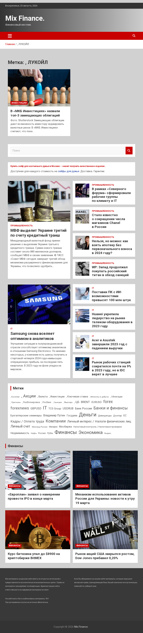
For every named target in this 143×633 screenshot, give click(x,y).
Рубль (50, 433)
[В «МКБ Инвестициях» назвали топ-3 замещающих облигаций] (39, 88)
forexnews (19, 408)
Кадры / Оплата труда (27, 421)
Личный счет (20, 426)
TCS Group (54, 408)
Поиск (129, 151)
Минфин (53, 426)
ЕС (124, 415)
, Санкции (57, 402)
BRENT (85, 402)
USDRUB (68, 408)
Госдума (72, 415)
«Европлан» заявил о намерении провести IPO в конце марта (34, 496)
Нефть (34, 433)
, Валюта (42, 396)
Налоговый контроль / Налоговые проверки (97, 426)
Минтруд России (39, 427)
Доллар (117, 415)
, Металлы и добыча (99, 397)
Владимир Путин (54, 415)
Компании (56, 421)
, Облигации (116, 396)
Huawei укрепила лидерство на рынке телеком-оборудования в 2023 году (112, 320)
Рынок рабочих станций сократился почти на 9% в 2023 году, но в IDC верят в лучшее (111, 368)
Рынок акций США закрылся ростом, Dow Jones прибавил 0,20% (104, 556)
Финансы (66, 432)
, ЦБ (76, 402)
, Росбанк (46, 402)
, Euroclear (15, 397)
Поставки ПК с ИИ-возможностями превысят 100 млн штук (111, 296)
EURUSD (96, 402)
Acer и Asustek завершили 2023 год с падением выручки (109, 344)
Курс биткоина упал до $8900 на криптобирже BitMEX (34, 556)
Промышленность (21, 225)
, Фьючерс (68, 402)
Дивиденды (105, 415)
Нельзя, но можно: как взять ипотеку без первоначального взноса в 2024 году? (112, 247)
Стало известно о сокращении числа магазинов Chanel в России (108, 221)
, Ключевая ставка (77, 396)
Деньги (87, 415)
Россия (42, 433)
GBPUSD (36, 408)
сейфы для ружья (68, 171)
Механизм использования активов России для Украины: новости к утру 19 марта (105, 498)
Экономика (90, 432)
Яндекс (107, 433)
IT (11, 329)
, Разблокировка (31, 402)
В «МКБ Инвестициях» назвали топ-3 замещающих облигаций (35, 113)
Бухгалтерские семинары (26, 415)
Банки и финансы (110, 408)
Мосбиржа (65, 426)
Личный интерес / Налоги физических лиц (99, 421)
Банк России (83, 408)
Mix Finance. (25, 18)
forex (108, 401)
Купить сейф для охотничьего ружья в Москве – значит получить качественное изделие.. (58, 166)
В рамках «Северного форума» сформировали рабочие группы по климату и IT (111, 195)
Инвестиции (19, 103)
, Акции (28, 395)
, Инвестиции (57, 396)
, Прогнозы (15, 402)
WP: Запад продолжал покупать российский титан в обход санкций (110, 271)
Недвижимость (19, 433)
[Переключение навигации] (9, 36)
